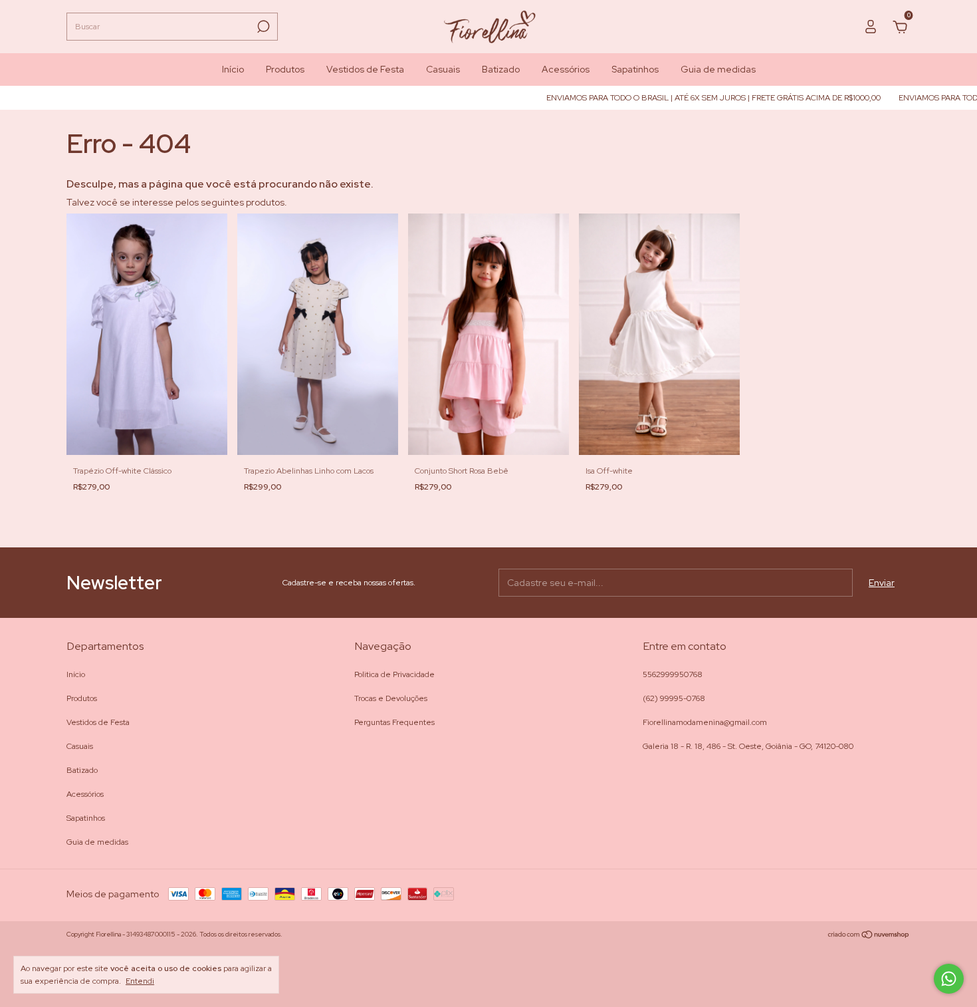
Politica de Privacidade (394, 674)
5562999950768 (673, 674)
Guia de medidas (718, 69)
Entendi (140, 981)
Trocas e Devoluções (390, 698)
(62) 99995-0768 (674, 698)
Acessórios (566, 69)
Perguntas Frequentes (394, 722)
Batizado (501, 69)
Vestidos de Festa (365, 69)
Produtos (285, 69)
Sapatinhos (635, 69)
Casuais (443, 69)
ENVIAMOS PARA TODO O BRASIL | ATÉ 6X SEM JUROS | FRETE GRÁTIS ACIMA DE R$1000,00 (691, 97)
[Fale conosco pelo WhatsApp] (949, 979)
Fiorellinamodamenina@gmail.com (705, 722)
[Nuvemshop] (869, 936)
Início (233, 69)
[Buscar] (262, 26)
